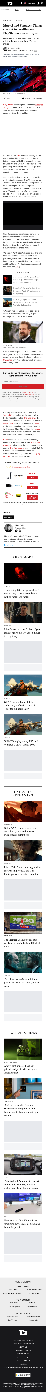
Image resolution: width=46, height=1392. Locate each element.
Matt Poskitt (15, 48)
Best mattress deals (33, 1316)
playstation (8, 517)
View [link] (32, 477)
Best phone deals (12, 1316)
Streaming (19, 20)
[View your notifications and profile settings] (21, 3)
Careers (23, 1364)
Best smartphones (14, 1306)
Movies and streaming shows (12, 1293)
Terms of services (27, 392)
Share (8, 98)
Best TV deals (12, 1320)
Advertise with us (23, 1361)
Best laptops (14, 1303)
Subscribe (31, 3)
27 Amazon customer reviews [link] (21, 467)
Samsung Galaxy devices (34, 1289)
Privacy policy (23, 1354)
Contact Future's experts (23, 1343)
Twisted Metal (9, 415)
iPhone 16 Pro (12, 1289)
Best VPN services (34, 1293)
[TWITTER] (17, 530)
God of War (8, 423)
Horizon (37, 429)
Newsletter (39, 98)
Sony (5, 440)
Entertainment (7, 20)
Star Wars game (17, 448)
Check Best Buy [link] (32, 497)
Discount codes (33, 1320)
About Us (23, 1347)
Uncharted (7, 360)
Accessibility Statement (23, 1340)
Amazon (37, 423)
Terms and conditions (23, 1350)
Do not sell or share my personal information (23, 1367)
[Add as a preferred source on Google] (23, 1375)
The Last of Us (30, 418)
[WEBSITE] (20, 530)
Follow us (27, 98)
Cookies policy (23, 1357)
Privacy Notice (29, 394)
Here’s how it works (21, 56)
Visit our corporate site (28, 1384)
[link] (9, 475)
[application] (23, 214)
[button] (23, 475)
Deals (17, 10)
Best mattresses (32, 1306)
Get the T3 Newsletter (33, 10)
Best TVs (32, 1303)
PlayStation (8, 105)
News (35, 50)
